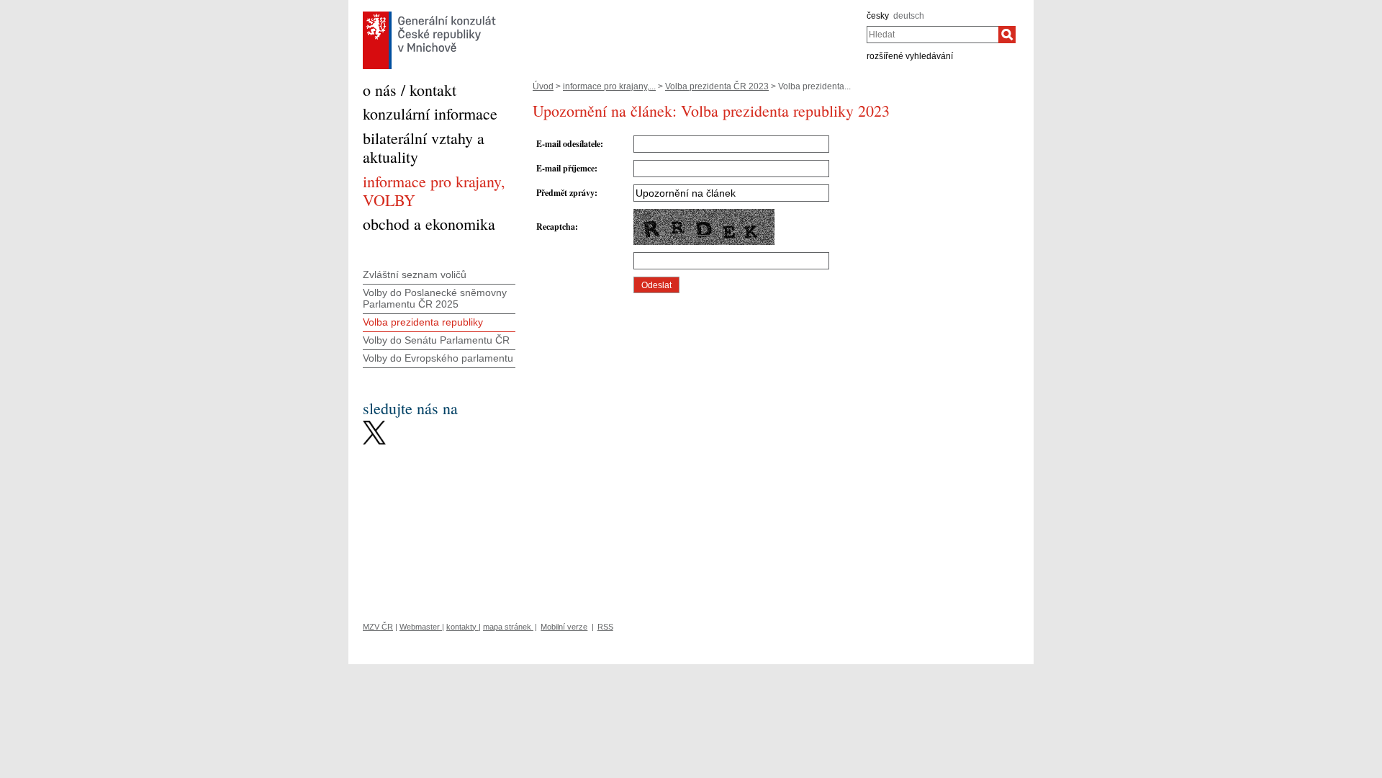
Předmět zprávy (565, 193)
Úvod (543, 86)
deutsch (908, 16)
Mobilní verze (564, 626)
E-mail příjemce (565, 168)
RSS (605, 626)
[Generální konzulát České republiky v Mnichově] (429, 15)
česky (878, 16)
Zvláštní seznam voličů (414, 274)
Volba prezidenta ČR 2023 (717, 86)
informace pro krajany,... (609, 86)
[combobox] (932, 34)
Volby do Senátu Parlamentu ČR (436, 340)
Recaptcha (555, 226)
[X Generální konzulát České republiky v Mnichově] (374, 424)
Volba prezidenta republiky (423, 322)
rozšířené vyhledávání (910, 56)
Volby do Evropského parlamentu (438, 358)
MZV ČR (378, 626)
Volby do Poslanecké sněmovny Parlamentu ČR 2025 (435, 298)
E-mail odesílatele (568, 144)
